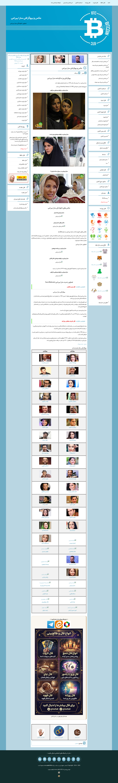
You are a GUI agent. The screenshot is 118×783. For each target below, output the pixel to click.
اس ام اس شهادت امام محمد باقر (100, 61)
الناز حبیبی (72, 388)
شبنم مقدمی (45, 530)
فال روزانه (87, 2)
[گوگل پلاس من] (49, 759)
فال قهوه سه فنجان (103, 120)
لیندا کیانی (45, 593)
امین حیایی (72, 504)
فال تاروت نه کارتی (22, 101)
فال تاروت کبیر (23, 75)
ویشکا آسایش (72, 362)
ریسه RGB (105, 198)
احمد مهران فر (72, 564)
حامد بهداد (45, 504)
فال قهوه (105, 117)
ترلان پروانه (72, 453)
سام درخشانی (45, 375)
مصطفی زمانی (45, 388)
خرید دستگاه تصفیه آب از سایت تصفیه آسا (19, 132)
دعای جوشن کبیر (103, 159)
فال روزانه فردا (23, 204)
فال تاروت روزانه (22, 71)
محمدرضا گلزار (45, 491)
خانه (109, 2)
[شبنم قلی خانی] (40, 59)
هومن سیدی (45, 551)
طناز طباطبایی (72, 551)
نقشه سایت (51, 769)
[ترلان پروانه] (59, 59)
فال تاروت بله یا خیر (22, 116)
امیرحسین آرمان (72, 610)
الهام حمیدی (72, 543)
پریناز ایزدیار (72, 440)
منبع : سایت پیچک (82, 344)
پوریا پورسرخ (45, 453)
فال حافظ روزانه (23, 164)
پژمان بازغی (45, 577)
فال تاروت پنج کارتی (22, 93)
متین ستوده (45, 427)
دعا (107, 163)
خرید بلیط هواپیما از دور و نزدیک (19, 145)
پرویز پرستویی (72, 427)
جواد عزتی (45, 440)
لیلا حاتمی (72, 602)
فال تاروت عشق (23, 108)
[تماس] (59, 759)
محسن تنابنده (45, 362)
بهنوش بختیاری (72, 401)
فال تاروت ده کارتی (22, 105)
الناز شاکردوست (72, 491)
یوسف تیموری (45, 564)
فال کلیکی (105, 175)
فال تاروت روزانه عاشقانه (20, 112)
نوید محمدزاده (72, 478)
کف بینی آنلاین (104, 136)
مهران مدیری (72, 414)
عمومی (76, 743)
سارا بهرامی (72, 585)
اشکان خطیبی (45, 465)
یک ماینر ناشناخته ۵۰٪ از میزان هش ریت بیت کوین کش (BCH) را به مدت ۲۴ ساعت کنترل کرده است (18, 139)
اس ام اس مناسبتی (68, 2)
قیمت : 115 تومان (18, 59)
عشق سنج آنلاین (104, 186)
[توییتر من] (54, 759)
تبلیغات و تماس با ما (56, 2)
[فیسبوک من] (68, 759)
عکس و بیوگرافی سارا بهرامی (26, 18)
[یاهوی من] (78, 759)
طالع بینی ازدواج (104, 148)
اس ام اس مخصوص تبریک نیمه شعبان (100, 66)
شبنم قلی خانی (45, 543)
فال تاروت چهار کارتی (21, 90)
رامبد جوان (45, 610)
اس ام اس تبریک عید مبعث (101, 82)
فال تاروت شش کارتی (21, 97)
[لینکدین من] (40, 759)
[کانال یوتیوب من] (44, 759)
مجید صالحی (45, 478)
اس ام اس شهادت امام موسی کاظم (99, 70)
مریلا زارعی (72, 530)
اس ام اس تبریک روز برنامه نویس (99, 74)
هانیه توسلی (72, 577)
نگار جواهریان (45, 602)
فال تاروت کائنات (22, 78)
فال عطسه (24, 192)
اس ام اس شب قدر (103, 78)
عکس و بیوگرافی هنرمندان (20, 208)
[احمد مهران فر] (78, 59)
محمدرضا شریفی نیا (45, 585)
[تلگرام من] (73, 759)
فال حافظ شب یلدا (22, 167)
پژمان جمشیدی (45, 414)
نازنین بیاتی (72, 465)
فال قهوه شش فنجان (102, 124)
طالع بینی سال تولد (103, 302)
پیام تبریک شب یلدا (22, 171)
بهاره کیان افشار (45, 517)
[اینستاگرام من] (64, 759)
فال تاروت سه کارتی (22, 86)
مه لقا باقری (72, 593)
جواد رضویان (45, 401)
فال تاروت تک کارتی (22, 82)
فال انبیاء (105, 105)
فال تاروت (95, 2)
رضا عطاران (72, 375)
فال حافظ (103, 2)
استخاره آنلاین (78, 2)
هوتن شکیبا (72, 517)
